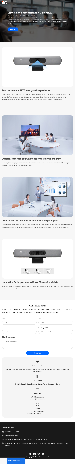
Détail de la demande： (9, 337)
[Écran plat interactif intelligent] (4, 2)
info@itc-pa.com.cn (37, 397)
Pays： (41, 319)
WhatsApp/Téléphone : (45, 328)
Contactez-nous (8, 427)
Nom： (4, 319)
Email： (5, 328)
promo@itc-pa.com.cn (37, 399)
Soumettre (37, 353)
